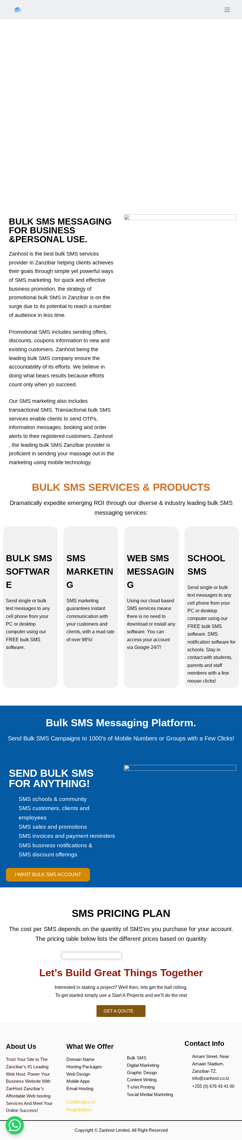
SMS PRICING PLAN (121, 913)
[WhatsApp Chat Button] (15, 1125)
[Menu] (227, 9)
